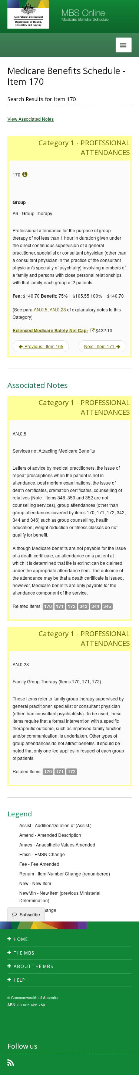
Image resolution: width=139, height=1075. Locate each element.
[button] (124, 1063)
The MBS (24, 953)
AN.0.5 (40, 309)
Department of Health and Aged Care (28, 14)
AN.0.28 (58, 309)
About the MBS (33, 966)
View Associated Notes (30, 119)
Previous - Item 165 (43, 346)
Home (21, 939)
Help (19, 980)
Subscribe (30, 914)
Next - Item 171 (100, 346)
